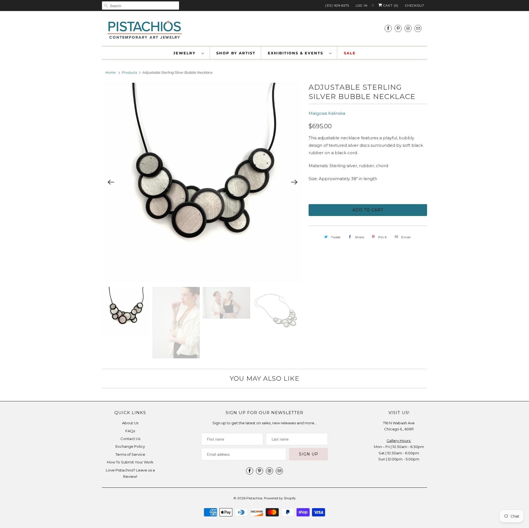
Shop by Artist (235, 53)
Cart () (390, 5)
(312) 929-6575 (337, 5)
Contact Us (130, 438)
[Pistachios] (144, 29)
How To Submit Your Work (130, 462)
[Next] (294, 182)
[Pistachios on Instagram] (408, 28)
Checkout (414, 5)
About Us (130, 423)
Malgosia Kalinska (327, 113)
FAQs (130, 431)
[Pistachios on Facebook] (388, 28)
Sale (350, 53)
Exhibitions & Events (297, 53)
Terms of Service (130, 454)
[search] (140, 5)
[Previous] (111, 182)
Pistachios (254, 498)
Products (129, 72)
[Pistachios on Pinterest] (398, 28)
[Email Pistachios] (418, 28)
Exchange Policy (130, 446)
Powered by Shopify (280, 498)
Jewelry (186, 53)
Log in (362, 5)
